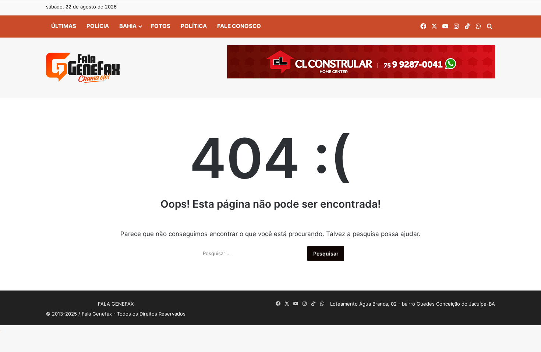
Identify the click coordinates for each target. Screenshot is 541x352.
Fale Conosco (239, 25)
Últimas (63, 25)
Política (194, 25)
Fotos (160, 25)
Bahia (128, 25)
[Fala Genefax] (83, 68)
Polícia (97, 25)
